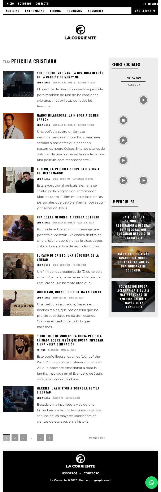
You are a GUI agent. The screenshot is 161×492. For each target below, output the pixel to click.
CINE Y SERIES (43, 83)
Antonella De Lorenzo (64, 82)
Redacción (53, 349)
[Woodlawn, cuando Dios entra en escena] (18, 303)
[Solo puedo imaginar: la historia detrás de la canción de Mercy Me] (18, 84)
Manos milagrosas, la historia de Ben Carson (68, 117)
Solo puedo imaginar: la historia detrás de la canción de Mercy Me (70, 75)
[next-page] (49, 437)
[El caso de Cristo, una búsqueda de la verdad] (18, 266)
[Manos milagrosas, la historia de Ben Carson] (18, 126)
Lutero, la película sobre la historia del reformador (68, 171)
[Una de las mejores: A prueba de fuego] (18, 228)
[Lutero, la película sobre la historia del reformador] (18, 180)
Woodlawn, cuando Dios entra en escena (69, 292)
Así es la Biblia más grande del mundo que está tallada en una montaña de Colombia (133, 262)
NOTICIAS (41, 350)
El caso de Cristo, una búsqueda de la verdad (68, 257)
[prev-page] (140, 219)
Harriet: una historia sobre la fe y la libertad (68, 390)
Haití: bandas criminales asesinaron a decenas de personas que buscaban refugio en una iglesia (133, 227)
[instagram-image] (123, 99)
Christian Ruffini (61, 178)
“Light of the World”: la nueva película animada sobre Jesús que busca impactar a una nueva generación (70, 340)
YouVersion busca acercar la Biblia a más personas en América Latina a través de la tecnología (133, 296)
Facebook (133, 85)
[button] (150, 4)
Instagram (133, 77)
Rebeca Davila (59, 297)
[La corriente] (80, 32)
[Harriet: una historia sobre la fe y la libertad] (18, 399)
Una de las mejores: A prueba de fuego (68, 217)
